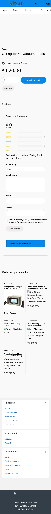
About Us (8, 439)
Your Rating (11, 164)
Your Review (11, 175)
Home (4, 10)
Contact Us (9, 424)
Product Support (12, 473)
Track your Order (12, 461)
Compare (25, 63)
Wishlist (8, 443)
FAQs (7, 469)
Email (9, 208)
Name (9, 195)
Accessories (30, 10)
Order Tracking (11, 412)
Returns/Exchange (12, 465)
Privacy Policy (10, 416)
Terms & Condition (12, 420)
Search (36, 3)
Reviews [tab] (6, 104)
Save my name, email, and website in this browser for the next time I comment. (28, 221)
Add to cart (34, 80)
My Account (10, 457)
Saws (15, 10)
